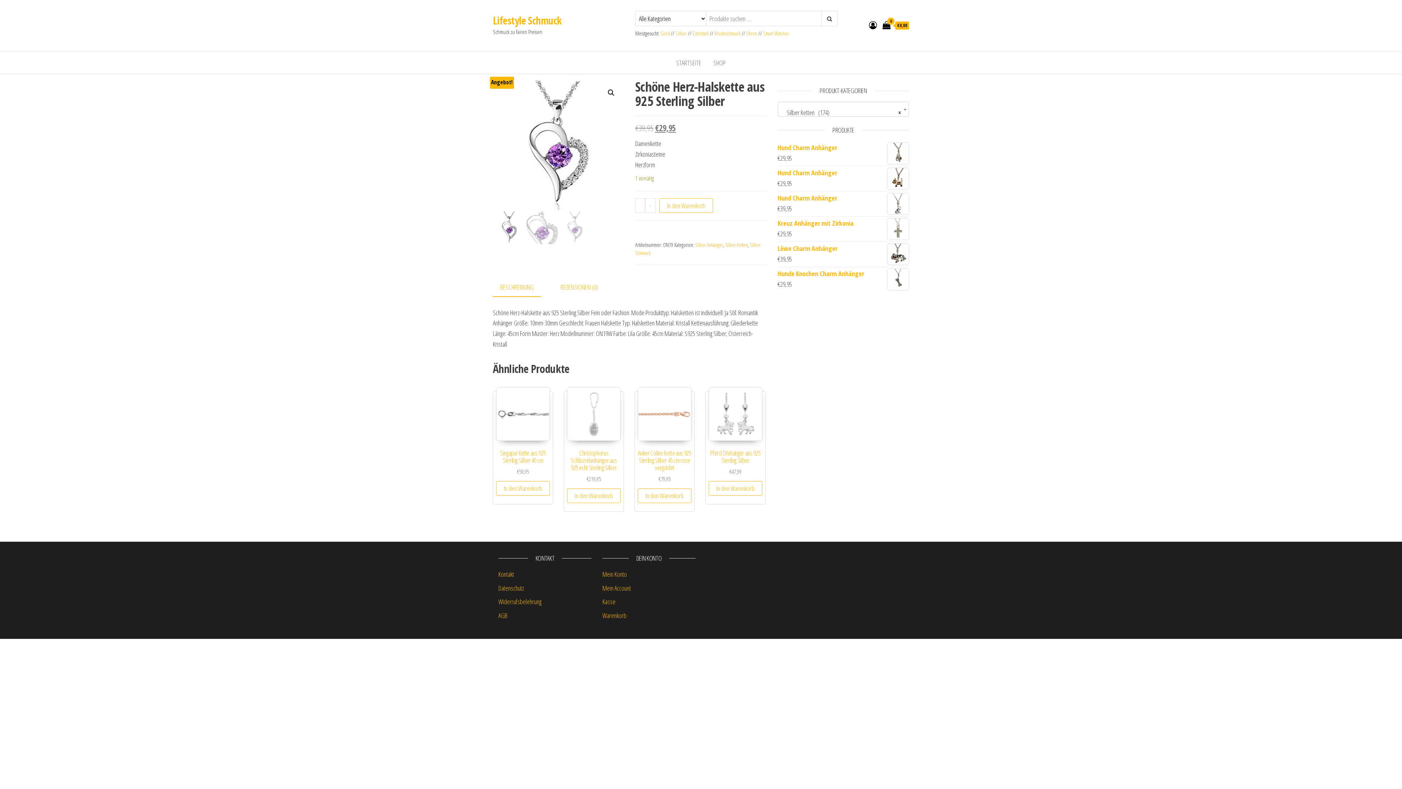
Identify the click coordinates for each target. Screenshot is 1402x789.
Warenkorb (614, 615)
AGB (502, 615)
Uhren (751, 33)
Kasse (609, 601)
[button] (611, 92)
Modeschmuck (727, 33)
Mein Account (616, 588)
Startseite (688, 62)
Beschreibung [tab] (517, 287)
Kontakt (506, 574)
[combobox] (843, 109)
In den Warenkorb (686, 205)
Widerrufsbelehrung (519, 601)
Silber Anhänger (709, 244)
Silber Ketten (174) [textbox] (841, 112)
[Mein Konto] (873, 24)
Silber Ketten (736, 244)
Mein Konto (614, 574)
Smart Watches (776, 33)
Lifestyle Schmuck (527, 20)
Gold (665, 33)
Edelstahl (701, 33)
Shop (719, 62)
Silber (681, 33)
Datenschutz (511, 588)
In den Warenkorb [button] (523, 488)
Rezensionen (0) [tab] (579, 287)
